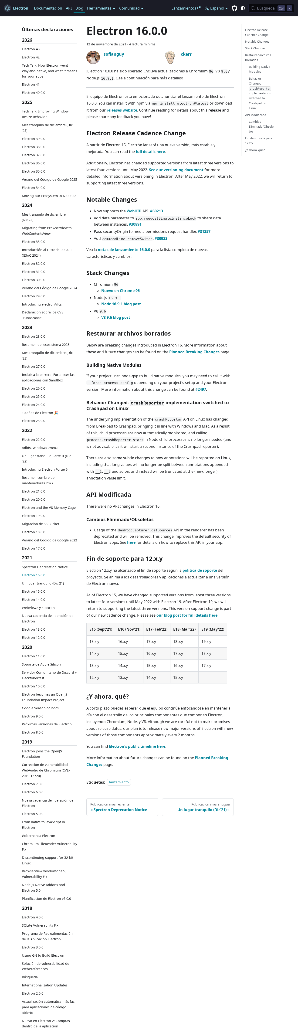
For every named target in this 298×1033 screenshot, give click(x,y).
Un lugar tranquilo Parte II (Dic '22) (46, 459)
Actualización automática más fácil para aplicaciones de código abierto (49, 1007)
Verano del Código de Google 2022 (49, 540)
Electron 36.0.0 (33, 163)
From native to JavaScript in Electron (43, 825)
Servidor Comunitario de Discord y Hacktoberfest (49, 675)
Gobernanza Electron (38, 836)
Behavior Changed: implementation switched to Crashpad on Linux (260, 93)
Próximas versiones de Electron (47, 724)
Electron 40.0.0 (33, 93)
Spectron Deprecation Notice (45, 567)
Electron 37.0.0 (33, 155)
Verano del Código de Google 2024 (49, 288)
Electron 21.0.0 (33, 491)
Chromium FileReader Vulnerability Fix (49, 847)
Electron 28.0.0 (33, 336)
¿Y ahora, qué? (255, 150)
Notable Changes (257, 41)
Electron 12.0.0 (33, 637)
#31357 (204, 231)
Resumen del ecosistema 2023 (45, 345)
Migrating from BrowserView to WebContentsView (47, 231)
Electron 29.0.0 (33, 296)
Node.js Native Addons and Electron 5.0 (43, 888)
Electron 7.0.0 (32, 784)
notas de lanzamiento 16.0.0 (124, 249)
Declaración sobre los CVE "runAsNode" (42, 315)
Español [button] (217, 8)
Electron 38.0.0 (33, 147)
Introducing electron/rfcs (42, 304)
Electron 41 (31, 84)
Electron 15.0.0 (33, 591)
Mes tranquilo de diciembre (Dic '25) (47, 128)
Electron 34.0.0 (33, 187)
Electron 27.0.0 (33, 366)
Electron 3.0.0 (32, 947)
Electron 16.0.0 (33, 575)
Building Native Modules (259, 69)
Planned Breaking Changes (194, 351)
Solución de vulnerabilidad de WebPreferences (45, 966)
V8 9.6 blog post (115, 317)
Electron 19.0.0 (33, 515)
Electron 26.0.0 (33, 388)
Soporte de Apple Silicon (41, 664)
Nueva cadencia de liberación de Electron (47, 619)
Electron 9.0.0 (32, 716)
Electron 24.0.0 (33, 404)
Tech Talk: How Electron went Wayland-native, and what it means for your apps (49, 71)
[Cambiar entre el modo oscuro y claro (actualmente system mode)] (243, 8)
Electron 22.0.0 (33, 439)
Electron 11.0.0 (33, 656)
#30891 (135, 224)
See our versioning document (176, 169)
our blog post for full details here (186, 615)
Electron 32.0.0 (33, 263)
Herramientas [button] (99, 8)
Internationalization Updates (45, 985)
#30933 (161, 238)
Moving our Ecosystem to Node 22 (49, 196)
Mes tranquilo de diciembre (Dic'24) (44, 217)
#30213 (156, 211)
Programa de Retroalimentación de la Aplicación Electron (47, 936)
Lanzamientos (184, 8)
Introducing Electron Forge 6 (45, 469)
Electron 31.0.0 (33, 271)
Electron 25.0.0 (33, 396)
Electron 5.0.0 (32, 814)
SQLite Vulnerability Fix (40, 925)
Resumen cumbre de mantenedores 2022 (38, 481)
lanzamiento (119, 782)
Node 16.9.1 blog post (121, 303)
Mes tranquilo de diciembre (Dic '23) (47, 356)
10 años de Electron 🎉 (40, 413)
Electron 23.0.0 (33, 421)
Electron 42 (31, 57)
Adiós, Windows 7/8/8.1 (40, 447)
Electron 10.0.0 (33, 686)
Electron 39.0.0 (33, 138)
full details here (150, 151)
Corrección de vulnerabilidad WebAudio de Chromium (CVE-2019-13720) (46, 770)
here (131, 542)
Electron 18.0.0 (33, 532)
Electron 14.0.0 (33, 599)
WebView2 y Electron (38, 607)
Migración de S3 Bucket (40, 524)
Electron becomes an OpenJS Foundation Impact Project (44, 697)
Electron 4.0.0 (32, 917)
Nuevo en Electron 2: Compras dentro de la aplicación (46, 1024)
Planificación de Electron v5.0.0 (46, 898)
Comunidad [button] (129, 8)
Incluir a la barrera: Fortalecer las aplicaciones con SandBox (48, 377)
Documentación (48, 8)
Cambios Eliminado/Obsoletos (261, 126)
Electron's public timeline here (137, 746)
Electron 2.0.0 (32, 993)
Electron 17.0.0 (33, 548)
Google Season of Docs (40, 708)
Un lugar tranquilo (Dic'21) (43, 583)
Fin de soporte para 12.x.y (258, 140)
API (69, 8)
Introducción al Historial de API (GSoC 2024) (47, 253)
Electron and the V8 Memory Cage (49, 507)
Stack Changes (255, 48)
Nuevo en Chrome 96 (120, 290)
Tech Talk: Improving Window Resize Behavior (45, 114)
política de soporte (200, 570)
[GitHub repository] (234, 8)
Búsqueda (30, 977)
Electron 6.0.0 (32, 792)
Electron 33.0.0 (33, 242)
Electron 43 (31, 49)
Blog (79, 8)
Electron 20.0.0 (33, 499)
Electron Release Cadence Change (256, 32)
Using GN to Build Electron (43, 955)
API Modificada (255, 115)
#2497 (200, 389)
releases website (122, 110)
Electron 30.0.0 (33, 280)
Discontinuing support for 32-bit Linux (47, 860)
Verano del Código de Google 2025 (49, 179)
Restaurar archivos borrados (258, 57)
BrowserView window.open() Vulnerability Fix (44, 874)
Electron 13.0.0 (33, 629)
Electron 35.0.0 (33, 171)
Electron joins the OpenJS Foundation (42, 754)
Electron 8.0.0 (32, 732)
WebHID (134, 211)
